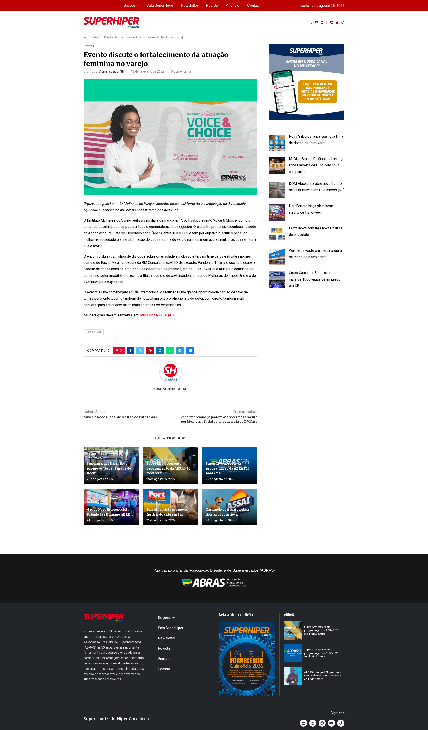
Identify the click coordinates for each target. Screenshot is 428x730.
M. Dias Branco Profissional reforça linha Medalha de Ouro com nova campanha (316, 165)
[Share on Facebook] (130, 350)
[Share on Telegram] (180, 350)
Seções (129, 5)
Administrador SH (111, 71)
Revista (212, 5)
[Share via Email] (190, 350)
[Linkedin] (331, 22)
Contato (253, 5)
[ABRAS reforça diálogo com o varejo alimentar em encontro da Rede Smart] (293, 676)
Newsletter (189, 5)
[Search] (310, 22)
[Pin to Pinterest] (150, 350)
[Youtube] (316, 22)
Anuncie (232, 5)
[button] (306, 82)
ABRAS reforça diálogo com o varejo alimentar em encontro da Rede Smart (322, 676)
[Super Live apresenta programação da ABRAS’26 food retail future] (293, 630)
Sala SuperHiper (159, 5)
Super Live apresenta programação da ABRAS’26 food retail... (168, 468)
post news (93, 332)
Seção (97, 37)
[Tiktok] (342, 22)
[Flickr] (321, 22)
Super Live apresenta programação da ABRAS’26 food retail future (321, 630)
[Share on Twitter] (140, 350)
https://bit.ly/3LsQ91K (157, 315)
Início (87, 37)
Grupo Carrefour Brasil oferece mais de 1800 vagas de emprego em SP (314, 279)
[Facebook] (327, 22)
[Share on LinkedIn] (160, 350)
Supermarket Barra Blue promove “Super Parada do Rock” (109, 468)
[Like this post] (120, 350)
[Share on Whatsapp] (170, 350)
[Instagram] (337, 22)
